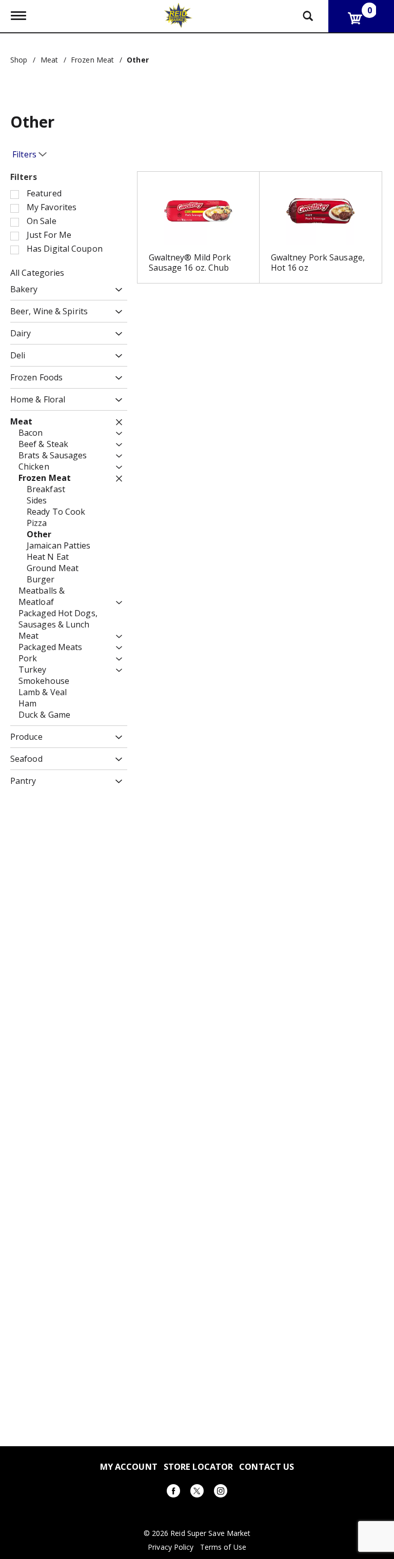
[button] (116, 290)
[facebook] (173, 1493)
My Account (128, 1466)
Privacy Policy (170, 1547)
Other (138, 60)
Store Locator (198, 1466)
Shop (18, 60)
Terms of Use (223, 1547)
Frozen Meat (92, 60)
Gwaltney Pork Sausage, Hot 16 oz (318, 262)
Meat (49, 60)
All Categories (37, 272)
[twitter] (197, 1493)
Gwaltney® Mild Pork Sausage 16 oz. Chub (190, 262)
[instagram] (220, 1493)
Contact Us (266, 1466)
